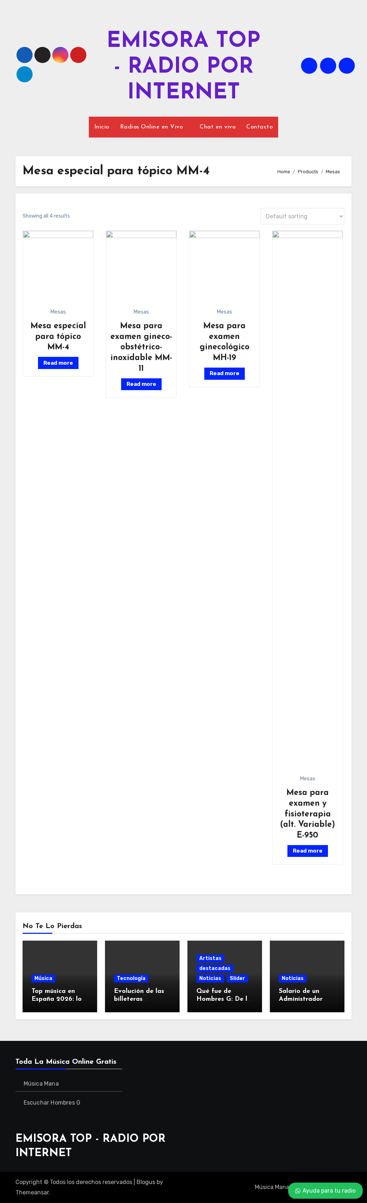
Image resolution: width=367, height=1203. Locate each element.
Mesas (58, 312)
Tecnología (131, 978)
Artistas (210, 958)
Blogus (146, 1182)
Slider (237, 978)
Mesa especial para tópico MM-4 (58, 336)
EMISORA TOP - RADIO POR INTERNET (183, 67)
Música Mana (41, 1083)
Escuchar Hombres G (52, 1102)
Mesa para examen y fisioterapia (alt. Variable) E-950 (307, 814)
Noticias (210, 978)
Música (43, 978)
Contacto (259, 127)
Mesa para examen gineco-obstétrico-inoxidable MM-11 (141, 347)
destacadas (214, 968)
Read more (58, 363)
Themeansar (32, 1192)
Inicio (101, 127)
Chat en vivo (217, 127)
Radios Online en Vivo (152, 127)
